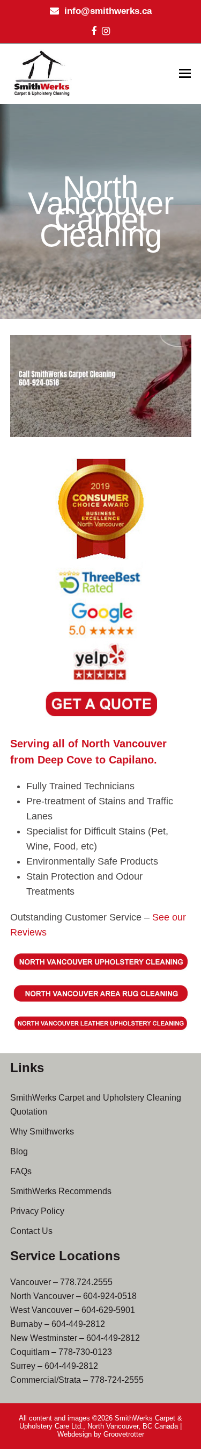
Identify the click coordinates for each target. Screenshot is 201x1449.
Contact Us (31, 1231)
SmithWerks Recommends (60, 1191)
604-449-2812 (78, 1324)
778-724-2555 (117, 1379)
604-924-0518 (110, 1296)
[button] (185, 74)
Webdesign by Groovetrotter (100, 1434)
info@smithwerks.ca (108, 11)
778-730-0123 (85, 1352)
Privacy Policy (37, 1211)
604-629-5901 (108, 1310)
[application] (100, 386)
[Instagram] (106, 31)
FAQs (21, 1171)
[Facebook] (93, 31)
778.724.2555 (86, 1282)
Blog (19, 1151)
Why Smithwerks (42, 1131)
